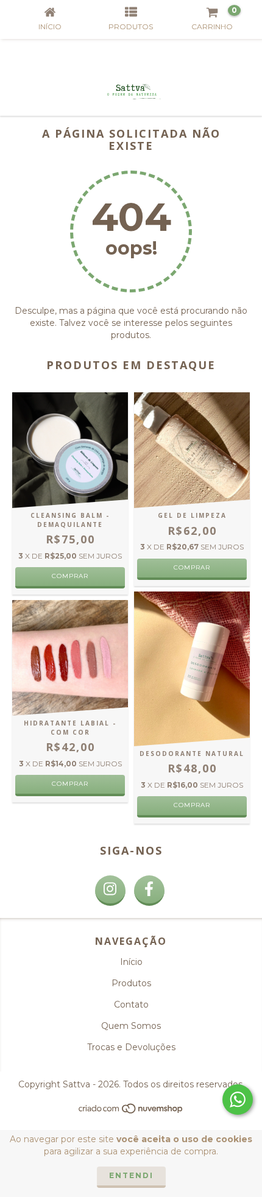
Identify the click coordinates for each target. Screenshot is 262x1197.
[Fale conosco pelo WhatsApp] (237, 1099)
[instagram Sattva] (110, 890)
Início (131, 961)
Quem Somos (131, 1025)
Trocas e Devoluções (131, 1047)
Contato (131, 1004)
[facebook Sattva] (149, 890)
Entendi (131, 1175)
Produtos (131, 983)
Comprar (70, 784)
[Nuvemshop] (131, 1112)
